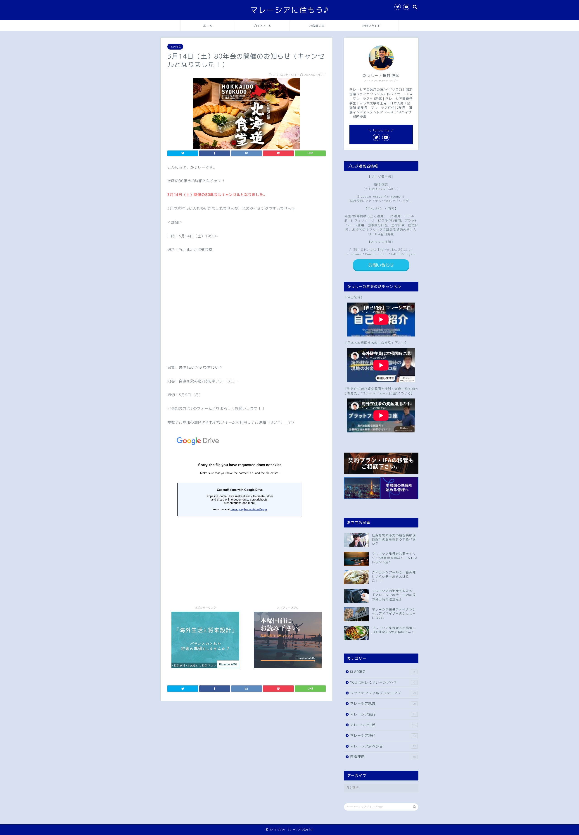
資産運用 (383, 756)
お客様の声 (317, 26)
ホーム (208, 26)
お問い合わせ (371, 26)
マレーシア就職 (383, 703)
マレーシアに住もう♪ (289, 9)
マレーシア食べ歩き (383, 746)
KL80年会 (175, 46)
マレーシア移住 (383, 735)
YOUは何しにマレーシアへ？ (382, 682)
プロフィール (262, 26)
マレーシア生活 (383, 725)
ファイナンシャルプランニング (383, 693)
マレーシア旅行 (383, 714)
